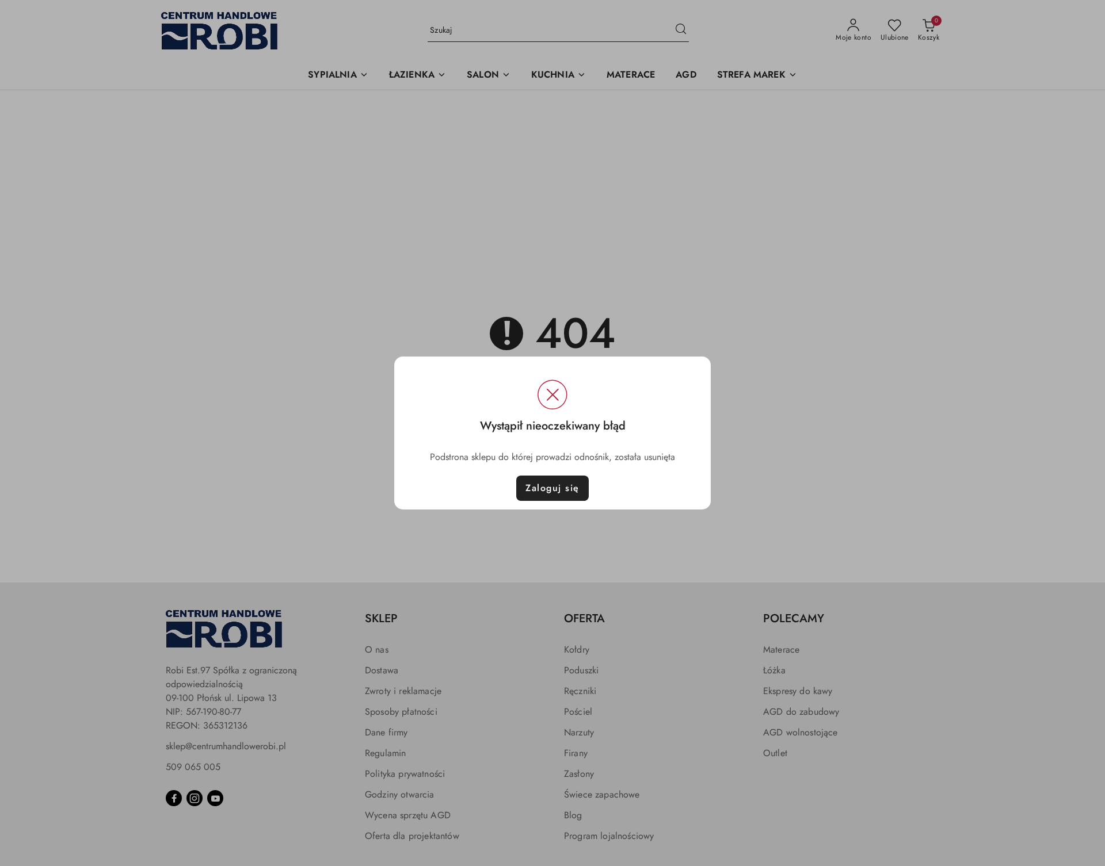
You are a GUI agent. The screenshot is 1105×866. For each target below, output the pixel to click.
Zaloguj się (552, 488)
